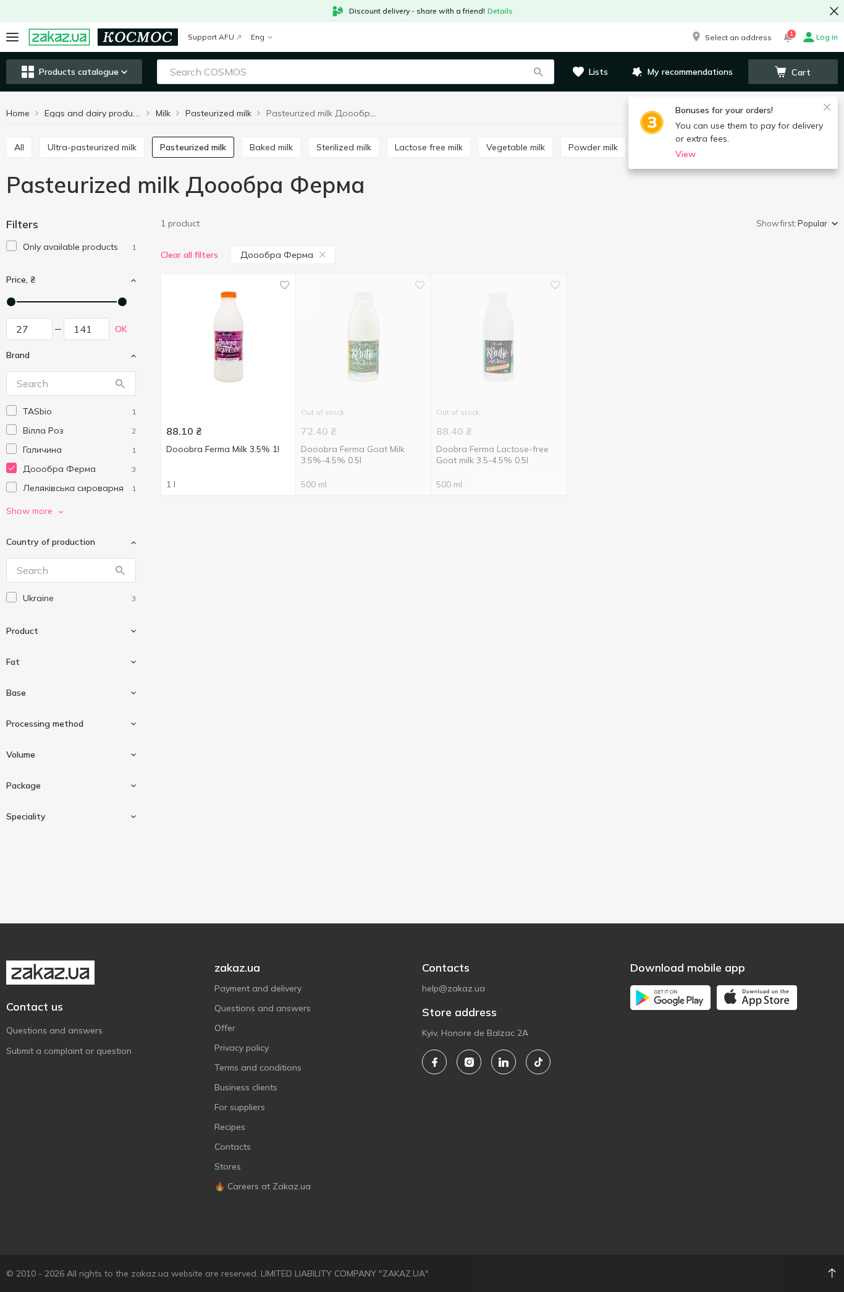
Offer (224, 1027)
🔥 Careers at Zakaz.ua (262, 1186)
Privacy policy (241, 1047)
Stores (227, 1166)
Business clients (245, 1087)
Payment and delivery (258, 988)
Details (500, 10)
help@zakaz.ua (453, 988)
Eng (257, 36)
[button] (731, 37)
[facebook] (434, 1062)
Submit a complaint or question (69, 1050)
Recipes (229, 1126)
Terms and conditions (258, 1067)
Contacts (232, 1146)
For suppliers (239, 1107)
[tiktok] (538, 1062)
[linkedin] (503, 1062)
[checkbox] (11, 246)
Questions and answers (54, 1030)
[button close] (834, 11)
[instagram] (469, 1062)
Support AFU (211, 36)
